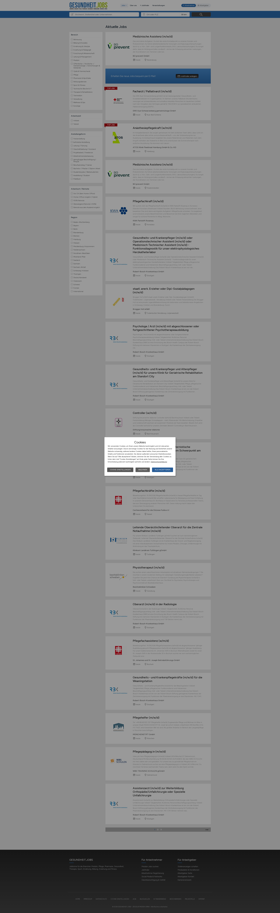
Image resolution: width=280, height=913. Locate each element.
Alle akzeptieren (162, 470)
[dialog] (140, 456)
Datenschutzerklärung (159, 462)
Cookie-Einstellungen (120, 470)
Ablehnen (142, 470)
